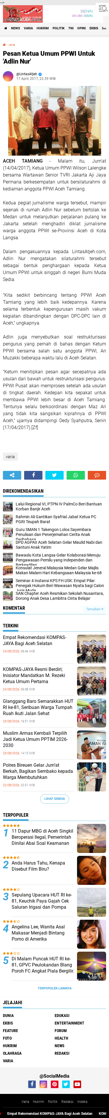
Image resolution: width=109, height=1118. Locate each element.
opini (81, 28)
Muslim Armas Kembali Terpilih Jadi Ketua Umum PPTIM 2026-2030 (35, 739)
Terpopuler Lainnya (55, 988)
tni (71, 28)
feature (10, 1030)
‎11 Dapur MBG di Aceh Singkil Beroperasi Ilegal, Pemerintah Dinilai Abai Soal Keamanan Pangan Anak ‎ (42, 840)
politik (59, 28)
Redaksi (67, 1102)
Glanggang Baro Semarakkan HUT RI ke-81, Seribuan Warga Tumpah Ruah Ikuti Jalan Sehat (38, 707)
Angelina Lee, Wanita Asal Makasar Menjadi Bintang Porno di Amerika (38, 933)
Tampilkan (93, 609)
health (61, 1038)
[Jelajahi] (102, 8)
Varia (25, 1102)
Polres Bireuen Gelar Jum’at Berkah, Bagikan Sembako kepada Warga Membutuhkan (38, 771)
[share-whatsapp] (76, 475)
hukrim (43, 28)
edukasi (62, 1015)
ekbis (94, 28)
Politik (53, 1102)
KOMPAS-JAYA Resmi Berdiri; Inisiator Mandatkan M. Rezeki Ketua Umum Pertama (34, 675)
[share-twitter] (54, 475)
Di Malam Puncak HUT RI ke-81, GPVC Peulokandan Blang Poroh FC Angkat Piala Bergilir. (43, 965)
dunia (8, 1015)
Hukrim (38, 1102)
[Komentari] (97, 475)
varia (28, 28)
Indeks (82, 1102)
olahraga (12, 1053)
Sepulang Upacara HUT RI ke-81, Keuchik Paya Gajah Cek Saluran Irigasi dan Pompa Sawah (42, 904)
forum (61, 1030)
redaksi (62, 1053)
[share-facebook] (33, 475)
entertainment (69, 1023)
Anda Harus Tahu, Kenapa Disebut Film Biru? (38, 866)
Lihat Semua (54, 799)
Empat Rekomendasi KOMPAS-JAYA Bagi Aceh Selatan (34, 640)
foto (7, 1038)
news (15, 28)
